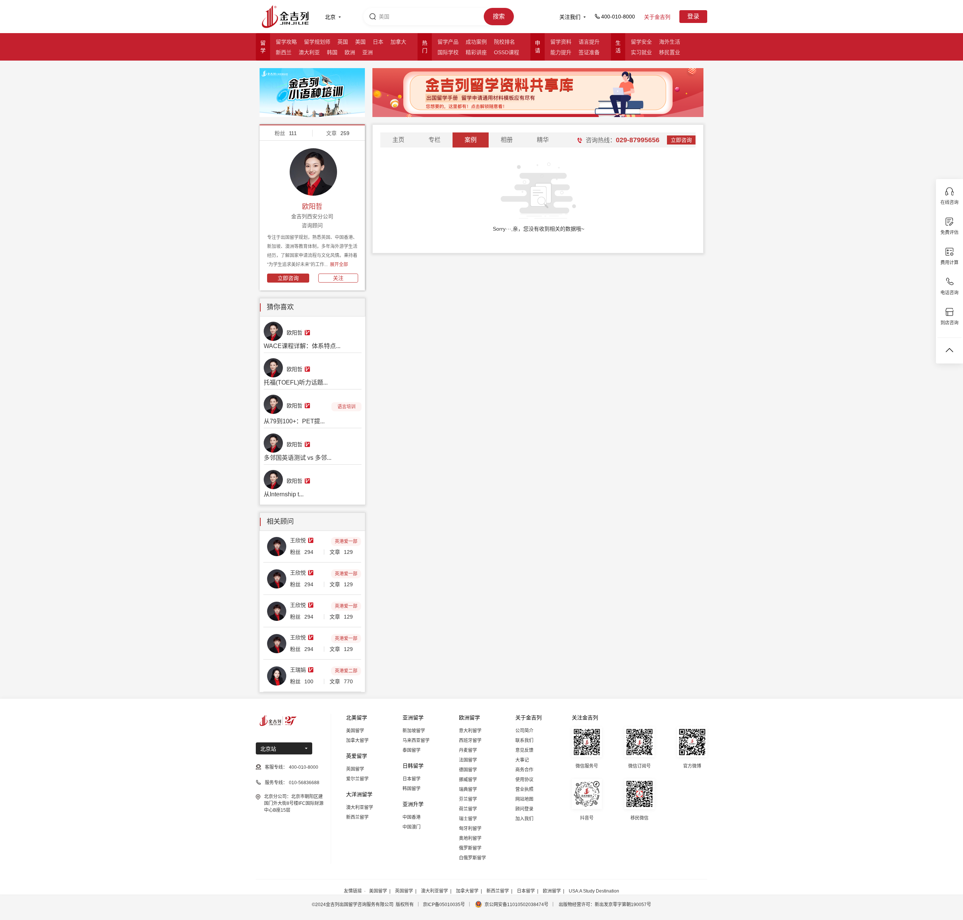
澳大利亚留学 (359, 807)
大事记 (522, 760)
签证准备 (589, 52)
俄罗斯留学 (470, 848)
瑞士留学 (468, 818)
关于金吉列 (657, 17)
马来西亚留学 (416, 740)
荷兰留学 (468, 809)
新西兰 (284, 52)
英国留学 (355, 769)
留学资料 (560, 42)
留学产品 (448, 42)
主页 (398, 140)
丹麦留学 (468, 750)
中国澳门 (412, 827)
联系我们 (524, 740)
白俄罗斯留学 (472, 858)
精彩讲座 (476, 52)
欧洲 (350, 52)
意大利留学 (470, 730)
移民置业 (669, 52)
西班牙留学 (470, 740)
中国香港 (412, 817)
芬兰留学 (468, 799)
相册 (507, 140)
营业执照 (524, 789)
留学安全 (641, 42)
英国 (342, 42)
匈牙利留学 (470, 828)
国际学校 (448, 52)
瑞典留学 (468, 789)
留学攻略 (286, 42)
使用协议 (524, 779)
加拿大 (398, 42)
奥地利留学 (470, 838)
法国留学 (468, 760)
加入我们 (524, 818)
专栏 (434, 140)
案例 (471, 140)
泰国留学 (412, 750)
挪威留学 (468, 779)
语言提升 (589, 42)
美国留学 (355, 730)
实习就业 (641, 52)
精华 (543, 140)
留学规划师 (317, 42)
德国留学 (468, 769)
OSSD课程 (506, 52)
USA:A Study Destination (594, 891)
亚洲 (367, 52)
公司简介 (524, 730)
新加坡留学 (414, 730)
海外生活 (669, 42)
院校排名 (504, 42)
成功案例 (476, 42)
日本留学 (412, 779)
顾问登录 (524, 809)
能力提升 (560, 52)
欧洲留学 (552, 891)
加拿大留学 (357, 740)
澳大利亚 (309, 52)
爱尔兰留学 (357, 779)
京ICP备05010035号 (444, 904)
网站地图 (524, 799)
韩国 (332, 52)
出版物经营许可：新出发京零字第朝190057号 (605, 904)
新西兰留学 (357, 817)
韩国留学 (412, 788)
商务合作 (524, 769)
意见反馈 (524, 750)
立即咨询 (288, 278)
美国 (360, 42)
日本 (378, 42)
